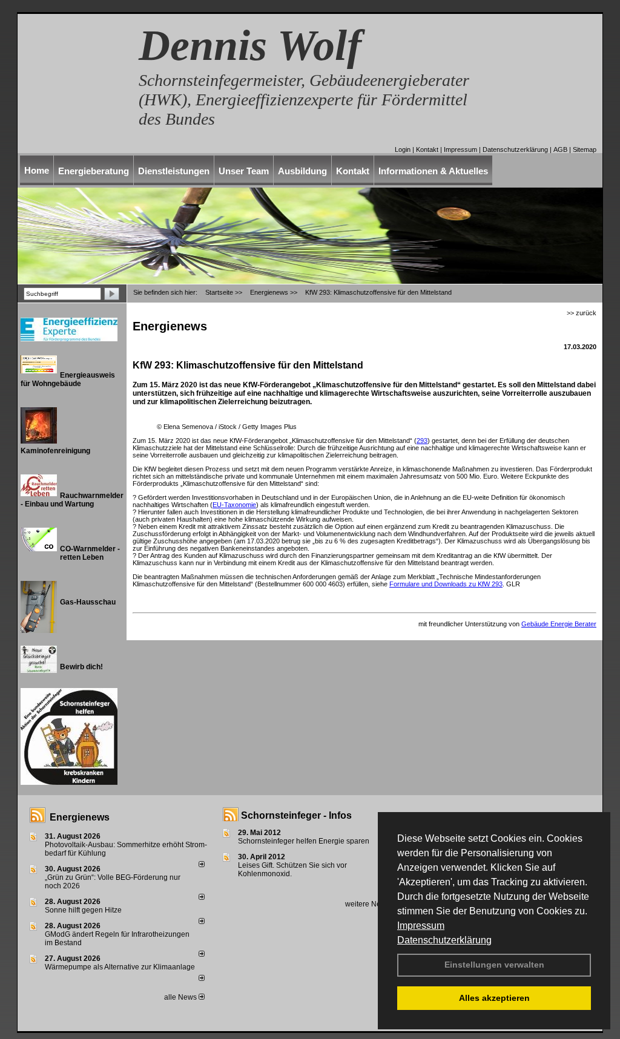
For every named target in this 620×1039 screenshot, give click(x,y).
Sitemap (584, 149)
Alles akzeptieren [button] (494, 998)
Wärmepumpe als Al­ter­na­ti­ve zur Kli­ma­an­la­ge (120, 967)
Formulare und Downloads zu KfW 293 (446, 584)
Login (403, 149)
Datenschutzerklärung (444, 940)
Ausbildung (302, 171)
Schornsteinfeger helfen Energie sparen (303, 841)
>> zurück (581, 312)
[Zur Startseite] (72, 107)
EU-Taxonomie (234, 504)
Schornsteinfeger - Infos (296, 815)
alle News (181, 997)
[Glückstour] (122, 693)
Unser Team (244, 171)
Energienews (80, 817)
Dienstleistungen (173, 171)
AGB (560, 149)
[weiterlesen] (202, 864)
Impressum (420, 925)
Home (36, 170)
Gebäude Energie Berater (558, 624)
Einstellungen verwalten (494, 964)
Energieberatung (93, 171)
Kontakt (427, 149)
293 (422, 440)
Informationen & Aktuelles (433, 171)
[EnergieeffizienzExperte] (122, 323)
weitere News (368, 904)
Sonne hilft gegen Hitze (83, 910)
